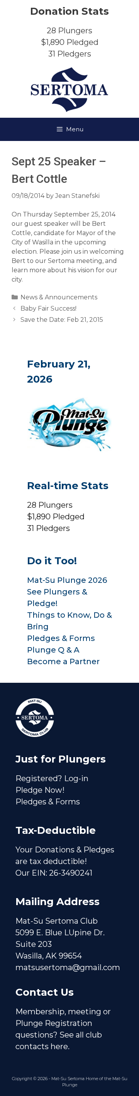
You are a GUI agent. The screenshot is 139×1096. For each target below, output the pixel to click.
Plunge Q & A (53, 650)
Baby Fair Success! (48, 308)
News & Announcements (58, 297)
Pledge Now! (39, 790)
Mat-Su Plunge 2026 (67, 580)
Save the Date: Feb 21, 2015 (61, 319)
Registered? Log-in (51, 778)
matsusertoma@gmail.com (67, 967)
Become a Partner (63, 661)
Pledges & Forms (61, 638)
